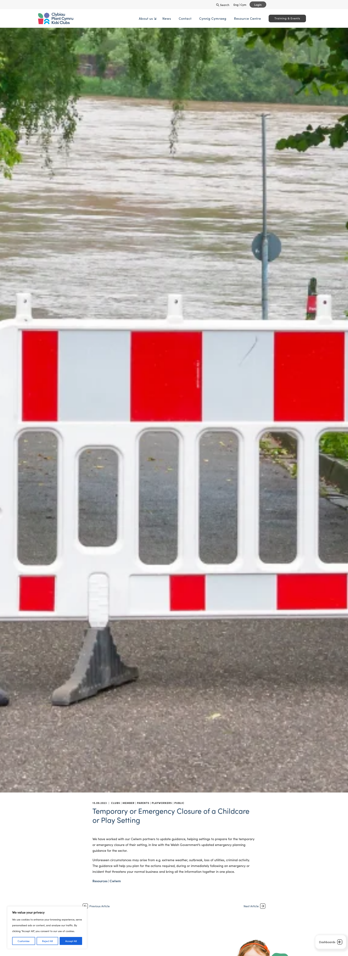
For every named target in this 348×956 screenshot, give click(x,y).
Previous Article (99, 906)
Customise (24, 941)
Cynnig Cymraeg (184, 18)
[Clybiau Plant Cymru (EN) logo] (100, 18)
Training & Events (259, 18)
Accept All (71, 941)
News (138, 18)
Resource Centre (219, 18)
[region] (47, 927)
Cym (243, 4)
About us (118, 18)
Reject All (47, 941)
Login (258, 5)
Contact (156, 18)
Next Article (251, 906)
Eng (236, 4)
